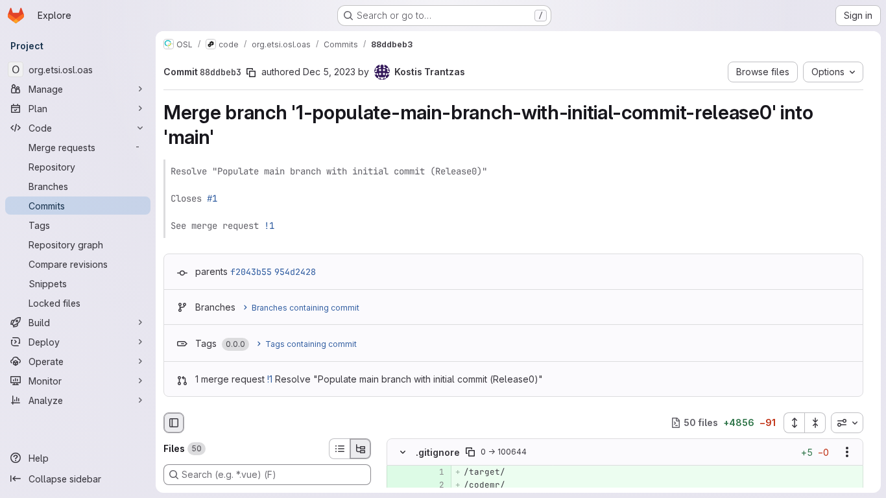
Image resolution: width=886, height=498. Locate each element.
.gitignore (438, 452)
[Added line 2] (433, 485)
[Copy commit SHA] (251, 72)
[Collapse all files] (815, 422)
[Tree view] (360, 448)
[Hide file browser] (173, 422)
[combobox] (847, 422)
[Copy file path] (470, 452)
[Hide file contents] (403, 452)
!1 (269, 225)
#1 (212, 198)
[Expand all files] (794, 422)
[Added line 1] (433, 472)
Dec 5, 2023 (329, 71)
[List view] (339, 448)
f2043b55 (251, 272)
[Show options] (847, 452)
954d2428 (295, 272)
